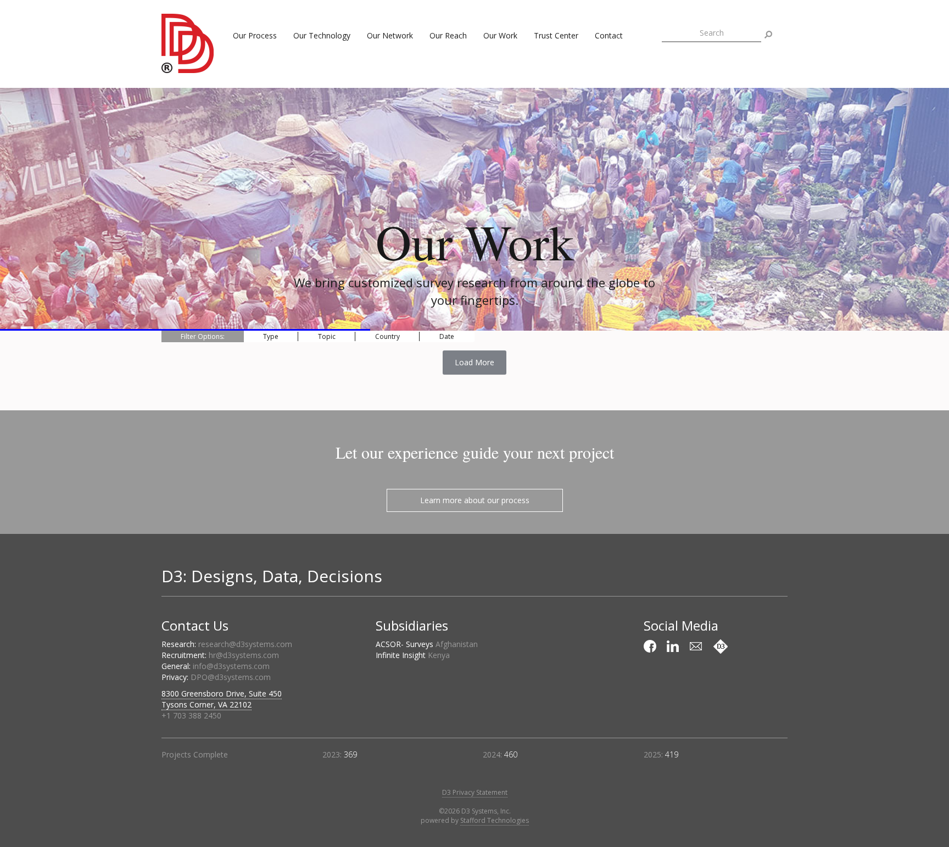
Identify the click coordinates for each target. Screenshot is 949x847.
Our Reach (448, 35)
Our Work (500, 35)
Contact (609, 35)
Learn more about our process (474, 500)
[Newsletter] (697, 646)
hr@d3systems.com (244, 655)
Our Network (390, 35)
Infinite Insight (413, 655)
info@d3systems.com (231, 666)
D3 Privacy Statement (474, 792)
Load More (474, 362)
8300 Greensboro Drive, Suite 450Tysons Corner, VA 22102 (221, 699)
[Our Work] (720, 646)
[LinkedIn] (674, 646)
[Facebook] (651, 646)
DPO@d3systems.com (231, 677)
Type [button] (270, 336)
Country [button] (387, 336)
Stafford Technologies (494, 820)
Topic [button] (327, 336)
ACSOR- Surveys (427, 644)
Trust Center (556, 35)
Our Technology (321, 35)
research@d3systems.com (245, 644)
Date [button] (446, 336)
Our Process (255, 35)
